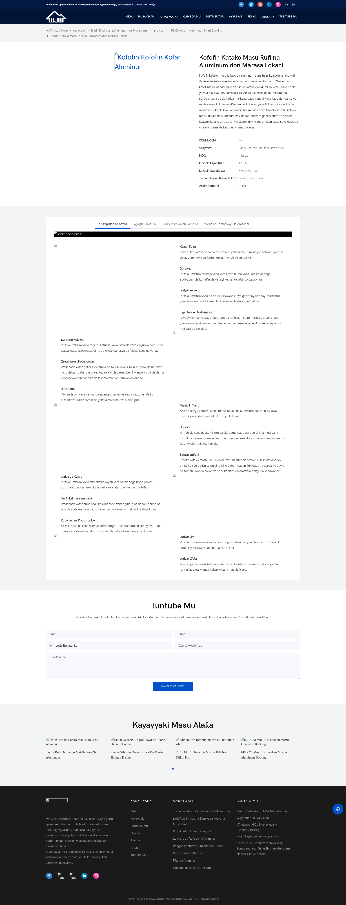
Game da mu (139, 826)
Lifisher (214, 898)
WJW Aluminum (57, 30)
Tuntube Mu (139, 855)
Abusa (135, 848)
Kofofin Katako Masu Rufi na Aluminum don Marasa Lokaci (88, 36)
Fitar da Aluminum (185, 860)
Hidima (135, 833)
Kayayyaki (79, 30)
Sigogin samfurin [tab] (144, 224)
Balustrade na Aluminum (189, 853)
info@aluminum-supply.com (262, 836)
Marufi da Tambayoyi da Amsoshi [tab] (226, 224)
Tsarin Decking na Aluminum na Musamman (120, 30)
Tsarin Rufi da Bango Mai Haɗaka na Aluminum (71, 754)
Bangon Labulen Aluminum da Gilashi (198, 846)
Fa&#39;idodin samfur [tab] (112, 224)
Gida (134, 811)
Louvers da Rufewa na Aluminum (195, 838)
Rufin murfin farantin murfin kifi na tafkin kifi (201, 754)
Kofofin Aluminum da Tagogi (192, 831)
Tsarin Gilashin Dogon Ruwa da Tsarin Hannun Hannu (137, 754)
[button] (173, 769)
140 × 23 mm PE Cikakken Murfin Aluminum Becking (188, 30)
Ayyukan (136, 840)
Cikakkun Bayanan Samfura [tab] (179, 224)
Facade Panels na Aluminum (192, 868)
